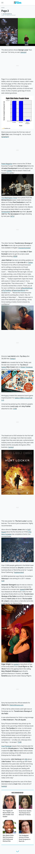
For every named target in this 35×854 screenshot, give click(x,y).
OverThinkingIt (6, 746)
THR (14, 409)
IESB (15, 256)
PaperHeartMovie (19, 290)
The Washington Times (9, 198)
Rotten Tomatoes (27, 367)
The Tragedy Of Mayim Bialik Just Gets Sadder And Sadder (8, 813)
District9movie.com (16, 705)
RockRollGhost (27, 288)
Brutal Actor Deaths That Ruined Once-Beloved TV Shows (25, 813)
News (3, 7)
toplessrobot (18, 572)
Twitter (30, 262)
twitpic (13, 359)
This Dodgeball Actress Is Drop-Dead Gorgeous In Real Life (24, 838)
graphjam (5, 137)
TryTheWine (7, 290)
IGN (26, 759)
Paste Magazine (6, 164)
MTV (12, 216)
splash (22, 589)
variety (11, 447)
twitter (4, 367)
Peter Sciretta (7, 13)
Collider (9, 171)
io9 (3, 581)
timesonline (6, 212)
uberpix (23, 52)
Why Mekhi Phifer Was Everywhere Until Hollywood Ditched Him (8, 838)
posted (16, 664)
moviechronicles (24, 248)
